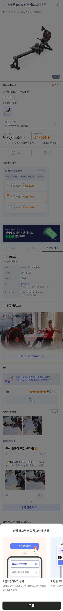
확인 (31, 605)
